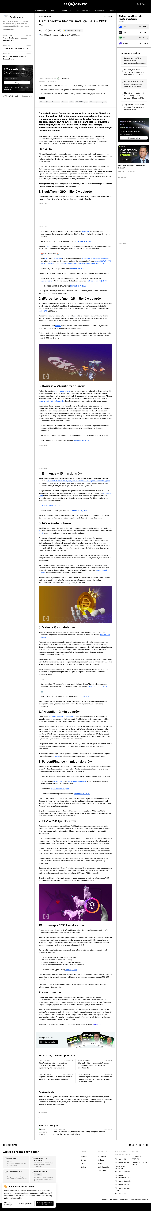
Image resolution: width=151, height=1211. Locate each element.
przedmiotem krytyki (62, 391)
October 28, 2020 (77, 268)
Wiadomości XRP (121, 1159)
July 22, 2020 (84, 696)
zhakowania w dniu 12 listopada (61, 717)
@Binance (85, 231)
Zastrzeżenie (123, 1200)
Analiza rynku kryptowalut (120, 1167)
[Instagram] (59, 30)
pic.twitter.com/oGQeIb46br (97, 281)
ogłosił (57, 756)
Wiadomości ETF (120, 1194)
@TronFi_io (100, 264)
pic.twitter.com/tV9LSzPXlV (51, 505)
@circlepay (72, 781)
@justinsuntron (46, 281)
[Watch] (133, 154)
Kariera (83, 1167)
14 (39, 533)
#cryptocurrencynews (73, 264)
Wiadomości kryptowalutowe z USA (123, 1176)
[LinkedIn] (54, 30)
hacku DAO (43, 311)
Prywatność (114, 1200)
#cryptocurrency (58, 264)
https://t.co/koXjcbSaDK (97, 687)
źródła (48, 246)
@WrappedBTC (59, 781)
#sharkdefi (58, 259)
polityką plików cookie (12, 1198)
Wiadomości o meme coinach (122, 1189)
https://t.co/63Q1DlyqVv (60, 789)
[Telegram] (50, 30)
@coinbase (82, 781)
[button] (16, 1162)
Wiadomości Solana (122, 1184)
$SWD (103, 261)
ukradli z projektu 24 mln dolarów (51, 401)
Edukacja (101, 1160)
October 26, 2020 (81, 440)
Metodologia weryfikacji (136, 1158)
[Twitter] (45, 30)
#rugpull (98, 261)
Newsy (41, 16)
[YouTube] (40, 30)
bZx (40, 531)
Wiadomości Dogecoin (123, 1181)
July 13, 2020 (71, 970)
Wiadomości (102, 1156)
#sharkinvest (95, 259)
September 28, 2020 (79, 510)
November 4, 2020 (82, 793)
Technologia (48, 16)
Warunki (105, 1200)
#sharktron (86, 259)
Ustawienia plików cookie (139, 1200)
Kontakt (83, 1160)
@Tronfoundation (88, 264)
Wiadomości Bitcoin (122, 1162)
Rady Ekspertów (103, 1167)
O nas (83, 1163)
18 (42, 533)
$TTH (109, 261)
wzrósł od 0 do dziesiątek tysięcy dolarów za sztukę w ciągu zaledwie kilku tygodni (78, 481)
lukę (75, 316)
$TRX (46, 259)
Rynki (100, 1163)
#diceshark (105, 259)
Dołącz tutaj (26, 96)
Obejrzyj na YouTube (125, 171)
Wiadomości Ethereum (123, 1172)
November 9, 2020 (83, 241)
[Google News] (147, 1145)
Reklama (84, 1156)
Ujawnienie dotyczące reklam (139, 1163)
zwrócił (58, 326)
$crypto (49, 264)
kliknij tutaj (96, 1024)
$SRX (43, 264)
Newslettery (102, 1170)
